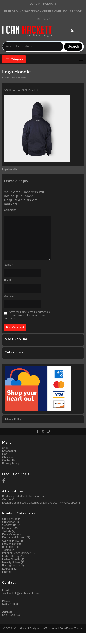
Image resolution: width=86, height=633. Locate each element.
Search (73, 46)
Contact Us (8, 460)
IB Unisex (8, 528)
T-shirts (6, 550)
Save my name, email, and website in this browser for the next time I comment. (27, 315)
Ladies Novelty (11, 559)
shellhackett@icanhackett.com (20, 593)
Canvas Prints (10, 540)
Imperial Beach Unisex (15, 553)
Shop (5, 447)
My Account (9, 451)
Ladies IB (7, 568)
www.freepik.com (70, 502)
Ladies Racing (11, 556)
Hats (5, 571)
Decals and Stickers (14, 537)
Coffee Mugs (9, 518)
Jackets (6, 531)
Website (9, 296)
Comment (10, 210)
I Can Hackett (21, 628)
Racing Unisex (11, 565)
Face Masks (9, 534)
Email (8, 280)
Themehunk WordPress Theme (64, 628)
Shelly (7, 90)
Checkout (8, 457)
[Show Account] (72, 31)
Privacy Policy (13, 419)
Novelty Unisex (11, 562)
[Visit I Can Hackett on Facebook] (3, 481)
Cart (4, 454)
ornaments (8, 546)
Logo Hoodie (16, 71)
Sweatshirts (9, 525)
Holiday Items (10, 543)
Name (8, 264)
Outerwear (8, 522)
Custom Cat (9, 499)
